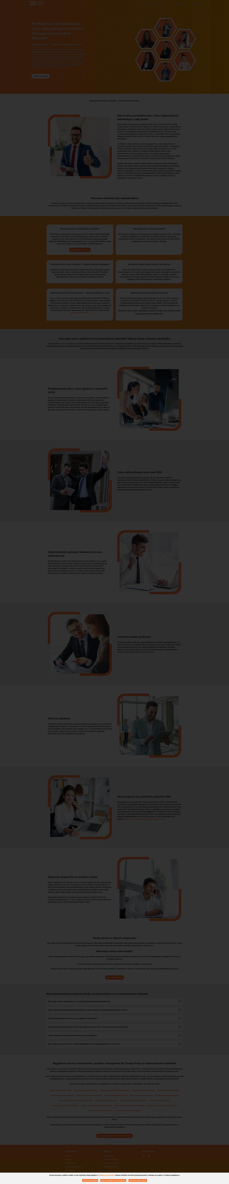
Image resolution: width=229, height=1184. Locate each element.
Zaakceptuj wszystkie (90, 1180)
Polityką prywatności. (106, 1175)
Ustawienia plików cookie (137, 1180)
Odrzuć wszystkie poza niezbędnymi (113, 1180)
